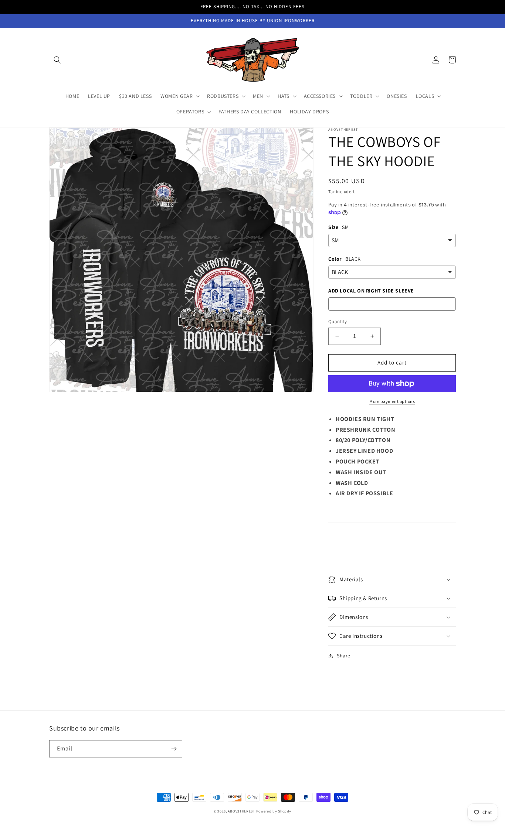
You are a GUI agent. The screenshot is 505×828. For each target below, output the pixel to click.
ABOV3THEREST (241, 811)
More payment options (392, 401)
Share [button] (343, 655)
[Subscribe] (174, 748)
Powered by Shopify (274, 811)
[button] (57, 60)
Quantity (337, 321)
